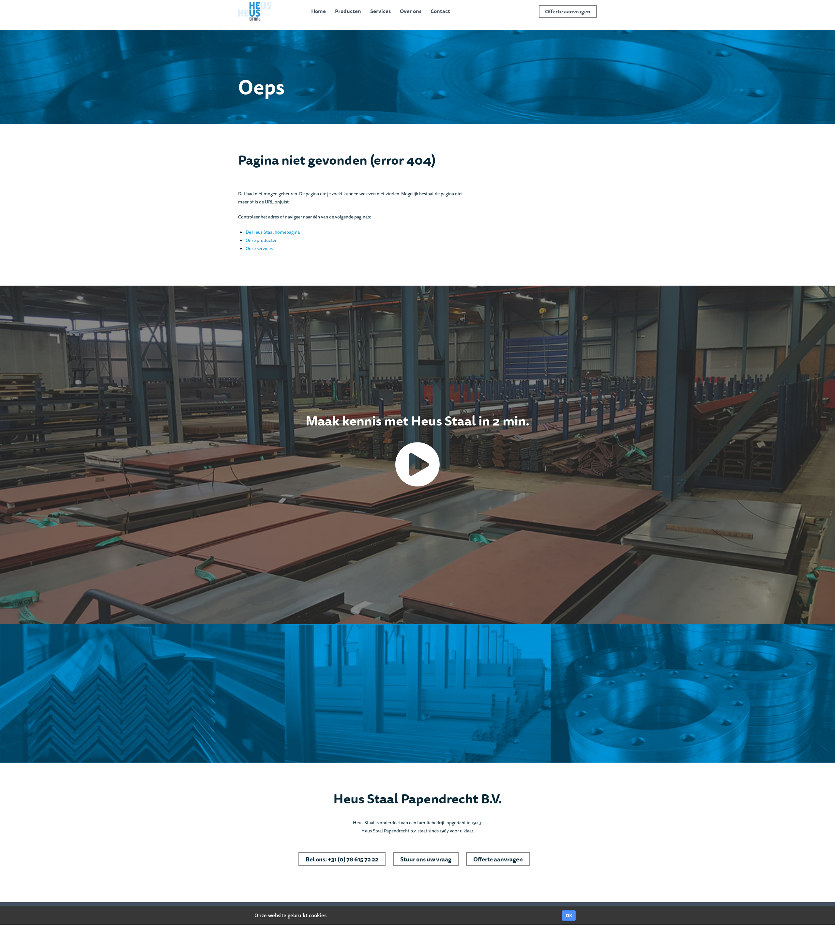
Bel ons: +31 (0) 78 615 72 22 (342, 859)
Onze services (259, 248)
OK (569, 915)
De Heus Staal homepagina (273, 232)
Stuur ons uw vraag (425, 859)
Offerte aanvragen (498, 859)
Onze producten (262, 240)
